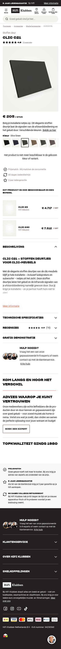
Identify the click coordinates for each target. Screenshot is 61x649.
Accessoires (18, 26)
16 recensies (27, 42)
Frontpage (7, 26)
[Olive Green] (25, 142)
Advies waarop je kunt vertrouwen (27, 399)
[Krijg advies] (51, 639)
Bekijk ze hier (49, 130)
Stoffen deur (9, 33)
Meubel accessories (33, 26)
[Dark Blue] (16, 142)
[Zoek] (7, 19)
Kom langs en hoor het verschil (27, 382)
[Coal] (43, 142)
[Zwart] (7, 142)
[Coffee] (34, 142)
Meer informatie (51, 3)
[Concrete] (52, 142)
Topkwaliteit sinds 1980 (30, 414)
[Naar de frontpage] (21, 10)
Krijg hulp (25, 363)
